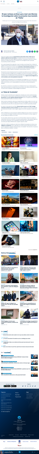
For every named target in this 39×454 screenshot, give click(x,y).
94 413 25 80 (20, 422)
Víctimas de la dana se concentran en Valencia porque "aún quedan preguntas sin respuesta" (9, 269)
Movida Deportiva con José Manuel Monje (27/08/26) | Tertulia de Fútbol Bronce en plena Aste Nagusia (14, 357)
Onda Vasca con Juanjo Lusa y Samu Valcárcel (6, 403)
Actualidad (3, 266)
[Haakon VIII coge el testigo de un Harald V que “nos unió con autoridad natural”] (10, 296)
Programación (18, 396)
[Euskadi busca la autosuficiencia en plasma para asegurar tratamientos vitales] (29, 296)
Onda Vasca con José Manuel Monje (6, 400)
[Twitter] (27, 51)
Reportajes (17, 394)
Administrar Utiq (27, 436)
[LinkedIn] (30, 51)
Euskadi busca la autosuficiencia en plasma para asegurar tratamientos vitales (28, 304)
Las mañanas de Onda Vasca (6, 394)
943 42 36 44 (20, 425)
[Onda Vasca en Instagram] (30, 386)
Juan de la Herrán (29, 394)
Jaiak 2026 (12, 3)
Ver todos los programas (5, 411)
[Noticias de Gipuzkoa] (11, 441)
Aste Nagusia (3, 3)
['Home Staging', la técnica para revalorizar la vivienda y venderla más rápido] (10, 314)
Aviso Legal (17, 434)
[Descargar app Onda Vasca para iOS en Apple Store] (13, 386)
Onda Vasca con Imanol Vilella (6, 407)
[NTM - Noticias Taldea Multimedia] (19, 441)
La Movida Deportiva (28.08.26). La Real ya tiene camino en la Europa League (15, 363)
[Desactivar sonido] (35, 452)
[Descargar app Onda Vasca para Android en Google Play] (7, 386)
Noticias (17, 392)
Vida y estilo (5, 333)
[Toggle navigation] (1, 1)
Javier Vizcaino (29, 395)
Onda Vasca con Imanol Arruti (6, 405)
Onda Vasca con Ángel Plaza (6, 409)
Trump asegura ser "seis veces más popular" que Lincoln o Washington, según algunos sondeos (28, 269)
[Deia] (4, 441)
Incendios (8, 3)
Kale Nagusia (3, 397)
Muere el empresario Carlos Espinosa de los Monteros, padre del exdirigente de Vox (9, 286)
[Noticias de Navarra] (33, 441)
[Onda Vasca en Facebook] (25, 386)
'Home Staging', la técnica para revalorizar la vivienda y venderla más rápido (9, 322)
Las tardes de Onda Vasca (5, 395)
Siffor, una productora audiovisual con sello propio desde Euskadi (13, 374)
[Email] (37, 51)
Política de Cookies (31, 434)
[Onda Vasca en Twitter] (23, 386)
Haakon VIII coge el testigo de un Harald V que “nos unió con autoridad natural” (9, 304)
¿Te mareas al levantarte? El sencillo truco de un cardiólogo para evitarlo (16, 338)
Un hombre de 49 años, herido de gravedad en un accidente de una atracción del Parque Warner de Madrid (28, 286)
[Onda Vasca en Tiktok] (35, 386)
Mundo (21, 266)
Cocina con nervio (29, 397)
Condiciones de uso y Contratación (18, 436)
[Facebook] (32, 51)
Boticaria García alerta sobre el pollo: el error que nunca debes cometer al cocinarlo (18, 334)
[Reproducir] (32, 357)
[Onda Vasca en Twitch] (33, 386)
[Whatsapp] (35, 51)
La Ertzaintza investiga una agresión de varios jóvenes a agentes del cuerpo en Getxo (28, 322)
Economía (3, 319)
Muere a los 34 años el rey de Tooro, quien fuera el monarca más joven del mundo (18, 346)
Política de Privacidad (23, 434)
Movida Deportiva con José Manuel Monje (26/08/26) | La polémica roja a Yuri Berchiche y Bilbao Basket (15, 369)
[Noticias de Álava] (26, 441)
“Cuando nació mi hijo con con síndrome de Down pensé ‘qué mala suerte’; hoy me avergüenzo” (18, 343)
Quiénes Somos (11, 434)
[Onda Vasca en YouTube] (28, 386)
